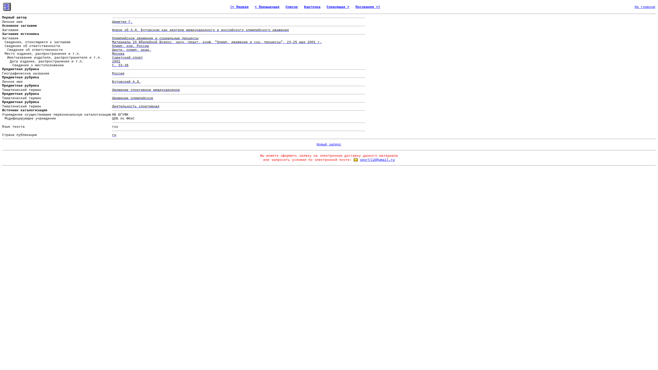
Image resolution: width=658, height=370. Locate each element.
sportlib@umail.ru (377, 160)
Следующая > (338, 7)
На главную (645, 7)
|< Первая (239, 7)
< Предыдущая (267, 7)
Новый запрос (329, 144)
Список (292, 7)
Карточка (312, 7)
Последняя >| (367, 7)
